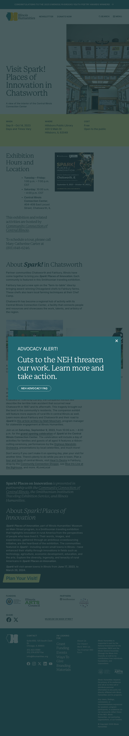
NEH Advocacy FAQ (34, 388)
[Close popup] (116, 341)
